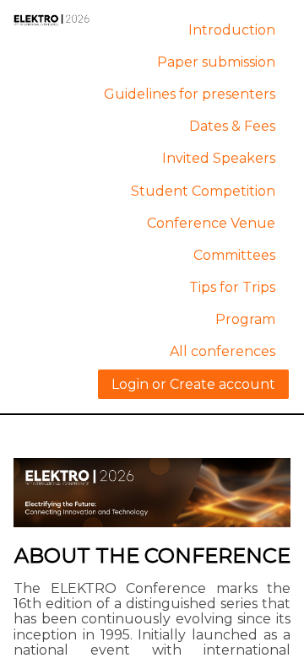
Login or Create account (193, 384)
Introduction (231, 30)
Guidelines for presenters (189, 94)
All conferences (222, 351)
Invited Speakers (218, 158)
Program (245, 319)
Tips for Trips (232, 287)
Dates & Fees (232, 126)
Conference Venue (211, 223)
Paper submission (216, 62)
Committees (234, 255)
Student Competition (203, 191)
